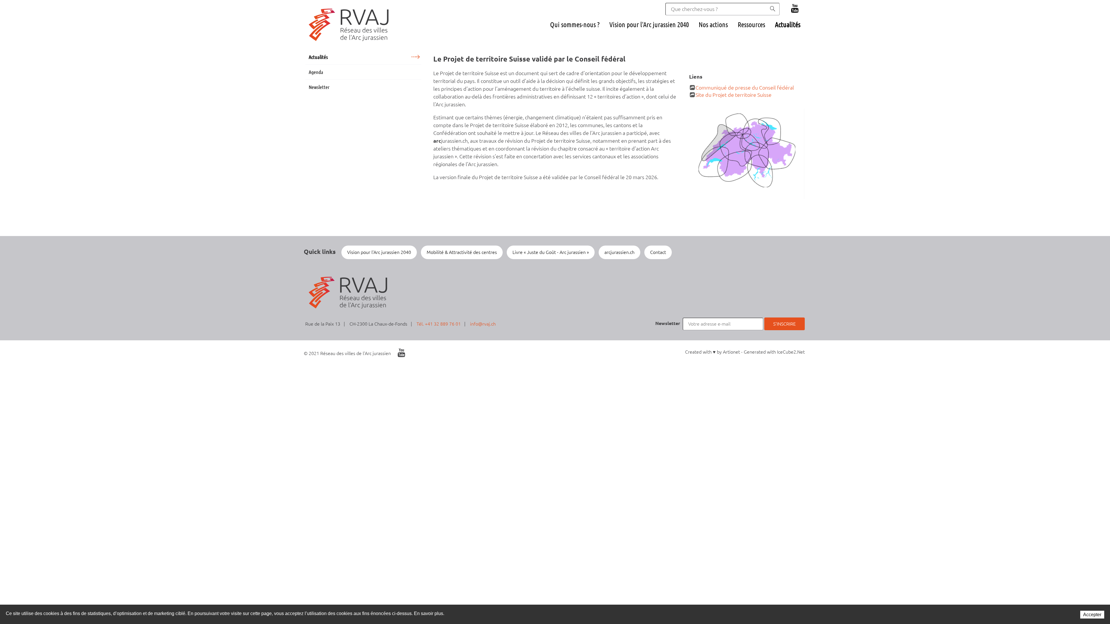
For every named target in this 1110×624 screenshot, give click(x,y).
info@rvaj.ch (483, 323)
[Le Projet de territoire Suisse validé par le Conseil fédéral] (747, 155)
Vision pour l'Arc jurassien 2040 (649, 25)
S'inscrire (784, 323)
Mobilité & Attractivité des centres (462, 252)
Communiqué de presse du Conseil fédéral (744, 87)
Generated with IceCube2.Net (774, 351)
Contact (658, 252)
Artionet (731, 351)
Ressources (751, 25)
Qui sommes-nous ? (575, 25)
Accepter (1092, 614)
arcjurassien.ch (619, 252)
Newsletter (319, 87)
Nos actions (713, 25)
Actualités (787, 25)
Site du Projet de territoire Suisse (733, 95)
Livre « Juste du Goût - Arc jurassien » (551, 252)
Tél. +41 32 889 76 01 (439, 323)
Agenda (316, 72)
